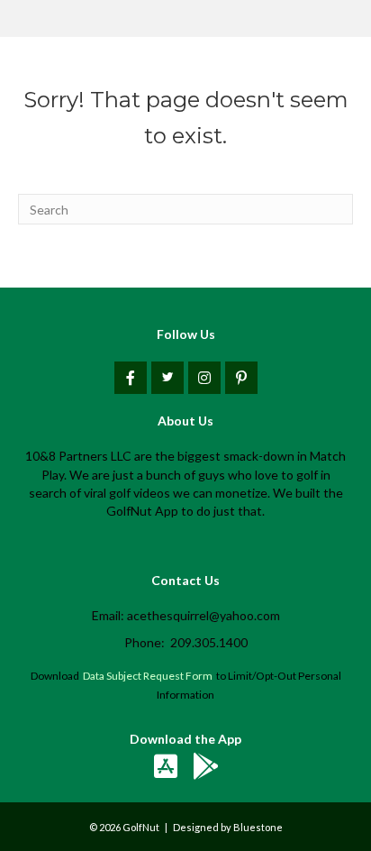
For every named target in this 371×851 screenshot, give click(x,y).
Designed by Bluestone (228, 827)
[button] (130, 377)
